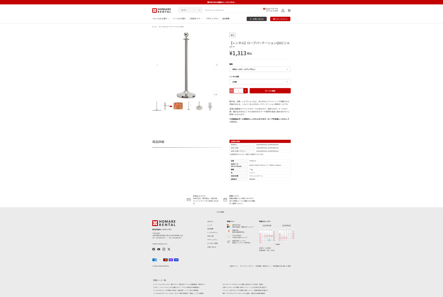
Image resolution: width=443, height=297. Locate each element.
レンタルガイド (212, 232)
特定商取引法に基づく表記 (282, 266)
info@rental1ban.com (159, 244)
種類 (231, 64)
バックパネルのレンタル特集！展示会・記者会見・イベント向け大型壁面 (175, 290)
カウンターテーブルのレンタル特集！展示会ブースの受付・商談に (243, 284)
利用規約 (259, 266)
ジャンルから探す (160, 18)
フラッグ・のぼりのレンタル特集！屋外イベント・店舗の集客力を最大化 (245, 290)
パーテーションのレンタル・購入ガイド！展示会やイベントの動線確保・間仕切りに (179, 284)
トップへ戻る (220, 212)
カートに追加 (270, 90)
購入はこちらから (280, 19)
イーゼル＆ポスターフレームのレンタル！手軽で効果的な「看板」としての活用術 (178, 293)
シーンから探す (179, 18)
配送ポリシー (267, 266)
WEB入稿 (210, 236)
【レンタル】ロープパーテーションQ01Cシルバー (172, 26)
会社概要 (226, 18)
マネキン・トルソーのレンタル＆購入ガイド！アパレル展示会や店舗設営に (176, 287)
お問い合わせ (211, 247)
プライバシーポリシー (247, 266)
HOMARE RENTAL (163, 266)
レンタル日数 (234, 76)
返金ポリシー (234, 266)
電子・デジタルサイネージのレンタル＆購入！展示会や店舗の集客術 (244, 293)
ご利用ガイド (194, 18)
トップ (209, 225)
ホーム (154, 26)
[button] (289, 10)
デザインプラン (212, 18)
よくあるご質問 (212, 243)
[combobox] (216, 10)
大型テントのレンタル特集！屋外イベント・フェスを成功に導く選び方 (244, 287)
